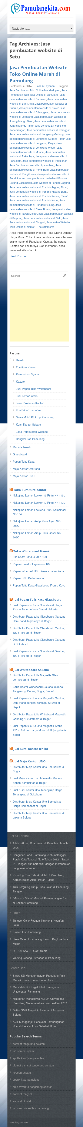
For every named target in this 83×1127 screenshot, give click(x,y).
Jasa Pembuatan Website (32, 432)
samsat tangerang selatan (29, 1044)
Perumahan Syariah (28, 374)
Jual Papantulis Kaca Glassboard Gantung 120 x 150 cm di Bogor (39, 653)
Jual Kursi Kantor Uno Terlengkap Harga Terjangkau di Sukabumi (37, 792)
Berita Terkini (19, 836)
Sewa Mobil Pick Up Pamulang (35, 417)
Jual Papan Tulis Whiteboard (33, 389)
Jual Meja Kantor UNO (29, 761)
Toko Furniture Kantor (29, 490)
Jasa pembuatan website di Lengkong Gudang (37, 134)
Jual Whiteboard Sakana (31, 670)
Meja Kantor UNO (23, 476)
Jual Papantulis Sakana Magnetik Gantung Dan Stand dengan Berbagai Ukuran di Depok (39, 702)
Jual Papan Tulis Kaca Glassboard (37, 599)
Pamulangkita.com (19, 1122)
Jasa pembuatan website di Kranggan (48, 130)
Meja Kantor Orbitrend (26, 469)
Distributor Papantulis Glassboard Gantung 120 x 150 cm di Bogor (39, 630)
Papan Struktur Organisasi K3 (31, 564)
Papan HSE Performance (28, 578)
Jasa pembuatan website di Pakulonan (45, 160)
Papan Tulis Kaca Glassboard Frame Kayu (39, 585)
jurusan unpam (22, 1072)
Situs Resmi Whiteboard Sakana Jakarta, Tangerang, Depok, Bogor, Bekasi (38, 689)
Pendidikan (18, 968)
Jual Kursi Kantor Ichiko (30, 749)
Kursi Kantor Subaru (28, 424)
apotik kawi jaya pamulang (29, 1058)
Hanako (20, 360)
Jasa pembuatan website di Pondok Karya (34, 200)
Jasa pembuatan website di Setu (42, 218)
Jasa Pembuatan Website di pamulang (32, 165)
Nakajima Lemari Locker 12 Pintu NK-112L (39, 503)
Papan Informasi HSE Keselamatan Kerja (38, 571)
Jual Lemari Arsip (26, 396)
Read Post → (18, 256)
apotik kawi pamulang (26, 1079)
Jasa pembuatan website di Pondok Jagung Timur (38, 187)
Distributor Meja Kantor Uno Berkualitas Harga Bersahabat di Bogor (37, 803)
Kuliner (15, 913)
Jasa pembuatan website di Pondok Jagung (44, 182)
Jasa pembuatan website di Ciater (39, 108)
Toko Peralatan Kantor (29, 403)
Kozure (20, 381)
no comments (46, 226)
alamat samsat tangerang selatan (33, 1065)
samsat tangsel (22, 1094)
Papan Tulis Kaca (23, 461)
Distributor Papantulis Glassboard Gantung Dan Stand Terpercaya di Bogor (39, 618)
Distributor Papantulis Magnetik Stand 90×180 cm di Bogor (36, 677)
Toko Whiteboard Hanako (32, 551)
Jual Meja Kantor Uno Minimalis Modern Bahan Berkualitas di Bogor (37, 780)
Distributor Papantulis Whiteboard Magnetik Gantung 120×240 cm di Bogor (39, 716)
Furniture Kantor (26, 367)
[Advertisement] (41, 315)
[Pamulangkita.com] (41, 12)
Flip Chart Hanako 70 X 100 (30, 557)
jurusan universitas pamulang (31, 1108)
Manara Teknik (22, 447)
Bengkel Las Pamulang (30, 439)
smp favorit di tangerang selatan (32, 1087)
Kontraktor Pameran (28, 410)
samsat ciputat (22, 1101)
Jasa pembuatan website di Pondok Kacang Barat (38, 191)
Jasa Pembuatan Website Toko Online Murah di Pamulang (38, 74)
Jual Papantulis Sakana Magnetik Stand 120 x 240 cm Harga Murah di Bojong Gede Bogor (39, 730)
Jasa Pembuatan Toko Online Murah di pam (35, 90)
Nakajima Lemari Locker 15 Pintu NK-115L (39, 495)
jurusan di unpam (23, 1051)
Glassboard (20, 454)
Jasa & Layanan (45, 86)
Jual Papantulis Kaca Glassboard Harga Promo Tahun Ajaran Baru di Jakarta (37, 607)
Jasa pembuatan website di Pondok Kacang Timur (38, 196)
